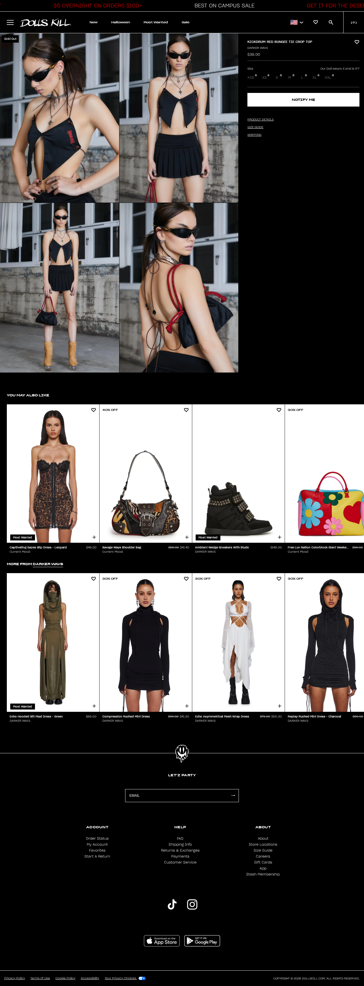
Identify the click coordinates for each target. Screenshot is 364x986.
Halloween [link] (120, 22)
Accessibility (90, 978)
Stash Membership (263, 874)
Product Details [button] (260, 119)
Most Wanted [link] (156, 22)
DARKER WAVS (257, 48)
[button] (96, 6)
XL (315, 77)
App (263, 868)
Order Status (97, 838)
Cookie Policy (65, 978)
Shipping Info (180, 844)
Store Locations (263, 844)
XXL (328, 77)
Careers (263, 856)
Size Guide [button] (255, 127)
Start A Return (97, 856)
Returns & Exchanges (180, 850)
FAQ (180, 838)
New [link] (94, 22)
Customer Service (180, 862)
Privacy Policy (14, 978)
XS (264, 77)
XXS (250, 77)
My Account (97, 844)
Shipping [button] (254, 135)
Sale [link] (185, 22)
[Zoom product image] (59, 118)
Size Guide (263, 850)
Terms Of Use (40, 978)
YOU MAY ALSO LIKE (28, 395)
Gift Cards (263, 862)
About (263, 838)
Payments (180, 856)
